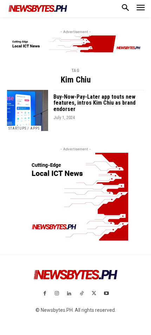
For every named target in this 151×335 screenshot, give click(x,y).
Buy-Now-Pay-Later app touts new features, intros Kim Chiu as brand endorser (94, 102)
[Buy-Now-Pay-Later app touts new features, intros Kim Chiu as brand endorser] (27, 110)
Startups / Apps (24, 128)
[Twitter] (94, 293)
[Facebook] (44, 293)
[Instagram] (57, 293)
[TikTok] (81, 293)
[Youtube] (106, 293)
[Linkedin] (69, 293)
